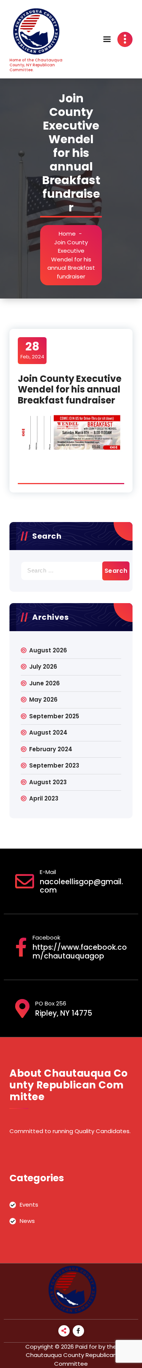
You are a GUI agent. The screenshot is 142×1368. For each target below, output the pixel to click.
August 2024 (48, 732)
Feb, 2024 (32, 350)
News (27, 1221)
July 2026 (43, 667)
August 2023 (48, 782)
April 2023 (43, 798)
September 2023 (54, 765)
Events (29, 1205)
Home (67, 234)
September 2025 (54, 716)
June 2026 (44, 683)
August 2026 (48, 650)
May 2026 (43, 700)
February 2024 (50, 749)
